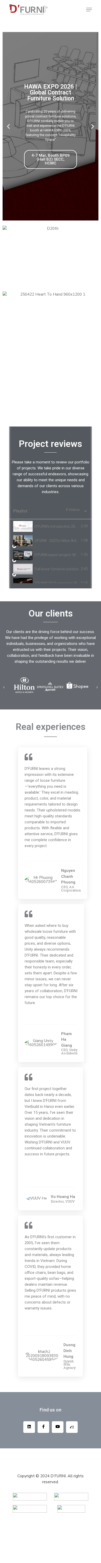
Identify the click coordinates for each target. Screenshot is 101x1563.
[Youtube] (57, 1427)
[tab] (50, 526)
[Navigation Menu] (89, 9)
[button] (8, 126)
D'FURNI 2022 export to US (56, 583)
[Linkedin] (29, 1427)
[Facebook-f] (43, 1427)
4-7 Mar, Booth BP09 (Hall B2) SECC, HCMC (51, 159)
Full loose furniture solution (57, 569)
